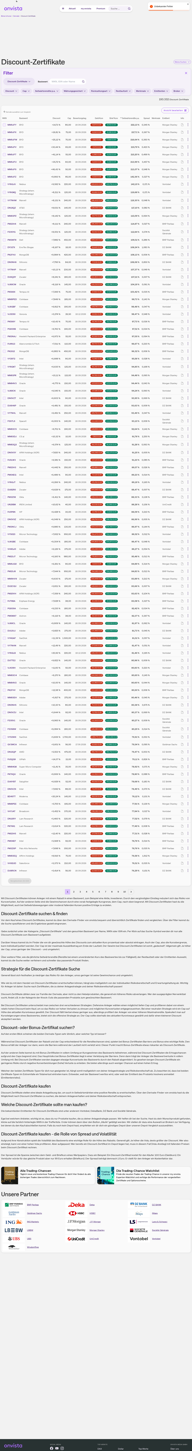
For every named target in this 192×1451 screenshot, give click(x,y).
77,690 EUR (111, 262)
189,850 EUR (111, 413)
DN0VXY (12, 452)
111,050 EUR (111, 421)
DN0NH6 (12, 262)
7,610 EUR (97, 139)
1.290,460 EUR (111, 737)
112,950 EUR (96, 774)
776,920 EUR (111, 556)
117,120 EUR (97, 460)
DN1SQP (12, 751)
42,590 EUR (111, 336)
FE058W (12, 729)
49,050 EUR (97, 781)
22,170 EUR (96, 697)
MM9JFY (12, 124)
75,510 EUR (111, 705)
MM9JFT (12, 154)
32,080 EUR (111, 504)
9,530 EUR (96, 564)
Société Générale (160, 1230)
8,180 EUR (111, 132)
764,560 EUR (111, 534)
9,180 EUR (111, 177)
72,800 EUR (112, 712)
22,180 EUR (111, 697)
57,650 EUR (97, 292)
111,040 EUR (96, 421)
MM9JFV (12, 147)
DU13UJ (12, 630)
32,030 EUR (97, 504)
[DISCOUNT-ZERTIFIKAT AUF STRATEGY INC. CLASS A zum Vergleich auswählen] (4, 232)
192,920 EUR (96, 593)
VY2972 (11, 358)
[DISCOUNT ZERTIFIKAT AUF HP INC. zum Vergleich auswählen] (4, 512)
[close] (188, 4)
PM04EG (12, 474)
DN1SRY (12, 818)
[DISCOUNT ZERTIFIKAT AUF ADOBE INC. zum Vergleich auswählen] (4, 549)
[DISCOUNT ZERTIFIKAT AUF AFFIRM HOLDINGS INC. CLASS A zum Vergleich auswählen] (4, 855)
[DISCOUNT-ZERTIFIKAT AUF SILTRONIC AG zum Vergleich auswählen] (4, 262)
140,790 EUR (111, 578)
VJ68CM (12, 284)
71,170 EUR (96, 789)
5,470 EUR (111, 169)
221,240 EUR (96, 549)
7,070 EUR (97, 147)
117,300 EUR (111, 405)
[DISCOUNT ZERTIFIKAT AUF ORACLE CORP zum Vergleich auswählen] (4, 284)
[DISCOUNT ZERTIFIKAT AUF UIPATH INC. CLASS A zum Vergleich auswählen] (4, 759)
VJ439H (12, 667)
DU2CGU (12, 586)
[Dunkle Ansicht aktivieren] (17, 1)
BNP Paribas (33, 1204)
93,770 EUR (96, 216)
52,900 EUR (97, 871)
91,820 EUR (111, 375)
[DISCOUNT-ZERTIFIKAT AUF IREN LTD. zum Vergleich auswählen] (4, 504)
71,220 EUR (111, 789)
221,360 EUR (111, 549)
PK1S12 (11, 351)
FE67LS (11, 421)
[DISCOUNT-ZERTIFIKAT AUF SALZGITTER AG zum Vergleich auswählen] (4, 781)
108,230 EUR (96, 497)
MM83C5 (12, 429)
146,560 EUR (111, 586)
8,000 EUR (111, 436)
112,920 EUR (96, 720)
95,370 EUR (97, 444)
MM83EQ (12, 855)
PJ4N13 (11, 343)
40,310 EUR (97, 668)
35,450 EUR (111, 616)
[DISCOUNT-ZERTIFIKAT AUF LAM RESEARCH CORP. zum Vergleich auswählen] (4, 818)
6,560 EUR (111, 162)
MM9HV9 (12, 578)
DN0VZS (12, 789)
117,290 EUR (97, 405)
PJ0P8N (11, 512)
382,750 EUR (111, 752)
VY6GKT (12, 366)
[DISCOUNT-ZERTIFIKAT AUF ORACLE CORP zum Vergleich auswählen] (4, 405)
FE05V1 (11, 720)
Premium (101, 8)
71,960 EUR (97, 358)
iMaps (155, 1213)
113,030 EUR (111, 623)
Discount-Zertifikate (28, 16)
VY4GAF (12, 638)
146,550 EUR (96, 586)
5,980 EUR (96, 154)
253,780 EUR (96, 826)
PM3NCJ (12, 526)
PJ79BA (11, 601)
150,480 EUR (96, 804)
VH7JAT (11, 811)
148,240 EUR (96, 653)
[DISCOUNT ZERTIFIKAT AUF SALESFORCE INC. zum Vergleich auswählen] (4, 863)
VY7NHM (12, 200)
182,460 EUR (111, 269)
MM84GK (12, 766)
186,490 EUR (96, 224)
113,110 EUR (111, 660)
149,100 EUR (111, 429)
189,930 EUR (111, 467)
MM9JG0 (12, 564)
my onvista (86, 8)
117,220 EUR (111, 460)
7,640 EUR (111, 139)
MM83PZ (12, 216)
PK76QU (12, 774)
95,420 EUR (111, 367)
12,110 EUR (111, 759)
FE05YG (11, 232)
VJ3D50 (11, 314)
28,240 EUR (97, 766)
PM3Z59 (12, 497)
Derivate (16, 16)
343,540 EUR (111, 351)
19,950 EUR (97, 314)
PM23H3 (12, 467)
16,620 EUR (111, 247)
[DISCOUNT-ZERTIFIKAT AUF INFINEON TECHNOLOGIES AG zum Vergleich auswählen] (4, 870)
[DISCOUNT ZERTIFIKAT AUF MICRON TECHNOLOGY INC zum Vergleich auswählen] (4, 534)
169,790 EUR (111, 184)
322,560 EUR (111, 690)
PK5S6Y (11, 321)
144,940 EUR (96, 675)
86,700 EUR (97, 344)
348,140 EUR (96, 240)
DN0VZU (12, 712)
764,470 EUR (96, 534)
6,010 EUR (111, 154)
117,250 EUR (111, 390)
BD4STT (12, 796)
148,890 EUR (111, 329)
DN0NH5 (12, 705)
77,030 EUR (97, 262)
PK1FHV (12, 690)
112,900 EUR (111, 682)
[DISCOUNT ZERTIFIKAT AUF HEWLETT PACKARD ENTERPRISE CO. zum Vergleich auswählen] (4, 336)
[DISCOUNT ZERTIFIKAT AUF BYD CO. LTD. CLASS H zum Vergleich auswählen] (4, 124)
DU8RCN (12, 870)
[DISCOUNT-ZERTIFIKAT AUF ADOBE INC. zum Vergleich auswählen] (4, 630)
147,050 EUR (96, 299)
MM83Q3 (12, 444)
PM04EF (12, 841)
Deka (92, 1204)
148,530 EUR (111, 653)
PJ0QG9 (12, 759)
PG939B (12, 329)
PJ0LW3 (12, 460)
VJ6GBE (12, 541)
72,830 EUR (97, 841)
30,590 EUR (111, 601)
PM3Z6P (12, 848)
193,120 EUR (111, 593)
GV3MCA (12, 744)
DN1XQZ (12, 207)
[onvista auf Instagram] (62, 1449)
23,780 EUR (97, 512)
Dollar (121, 1448)
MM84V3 (12, 383)
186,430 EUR (96, 200)
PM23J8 (12, 571)
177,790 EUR (97, 833)
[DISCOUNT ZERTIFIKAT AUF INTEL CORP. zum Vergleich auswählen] (4, 358)
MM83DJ (12, 436)
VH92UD (12, 863)
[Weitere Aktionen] (188, 124)
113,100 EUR (96, 660)
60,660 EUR (111, 856)
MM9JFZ (12, 176)
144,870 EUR (111, 541)
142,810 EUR (111, 277)
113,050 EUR (111, 774)
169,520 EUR (111, 863)
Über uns (174, 1448)
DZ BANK (156, 1204)
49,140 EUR (111, 781)
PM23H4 (12, 223)
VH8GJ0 (12, 549)
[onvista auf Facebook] (51, 1449)
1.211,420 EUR (111, 638)
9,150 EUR (96, 177)
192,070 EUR (111, 452)
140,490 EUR (96, 578)
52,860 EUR (112, 744)
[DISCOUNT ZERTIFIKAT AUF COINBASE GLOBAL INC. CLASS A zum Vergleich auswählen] (4, 299)
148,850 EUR (111, 306)
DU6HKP (12, 405)
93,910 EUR (97, 232)
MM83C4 (12, 675)
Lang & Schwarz (159, 1221)
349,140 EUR (111, 240)
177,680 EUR (111, 645)
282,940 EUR (96, 848)
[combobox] (67, 81)
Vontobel (156, 1238)
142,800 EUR (96, 277)
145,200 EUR (111, 729)
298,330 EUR (111, 811)
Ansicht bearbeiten (173, 110)
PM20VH (12, 593)
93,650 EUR (97, 192)
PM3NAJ (12, 336)
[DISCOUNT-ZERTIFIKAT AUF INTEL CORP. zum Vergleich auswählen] (4, 398)
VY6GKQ (12, 192)
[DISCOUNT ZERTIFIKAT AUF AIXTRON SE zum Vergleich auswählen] (4, 616)
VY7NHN (12, 645)
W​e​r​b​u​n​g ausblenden (119, 36)
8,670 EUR (96, 125)
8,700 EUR (111, 125)
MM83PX (12, 375)
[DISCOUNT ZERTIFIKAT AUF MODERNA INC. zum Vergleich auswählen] (4, 796)
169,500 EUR (96, 184)
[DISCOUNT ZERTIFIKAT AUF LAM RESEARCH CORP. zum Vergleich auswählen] (4, 826)
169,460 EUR (96, 863)
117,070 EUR (111, 383)
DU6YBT (12, 781)
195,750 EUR (96, 519)
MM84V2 (12, 682)
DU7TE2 (11, 660)
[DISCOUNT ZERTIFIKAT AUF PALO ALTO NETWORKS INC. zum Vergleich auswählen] (4, 848)
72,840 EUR (112, 841)
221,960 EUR (96, 630)
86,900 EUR (111, 344)
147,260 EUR (111, 299)
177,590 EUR (97, 645)
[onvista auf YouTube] (56, 1449)
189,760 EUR (96, 413)
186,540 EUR (111, 224)
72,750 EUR (96, 712)
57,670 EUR (111, 292)
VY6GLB (12, 653)
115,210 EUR (96, 284)
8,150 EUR (96, 132)
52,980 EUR (112, 871)
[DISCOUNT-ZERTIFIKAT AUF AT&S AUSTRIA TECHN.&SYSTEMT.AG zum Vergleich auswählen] (4, 207)
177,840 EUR (111, 833)
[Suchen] (129, 8)
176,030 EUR (111, 482)
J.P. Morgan (95, 1221)
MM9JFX (12, 132)
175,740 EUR (97, 482)
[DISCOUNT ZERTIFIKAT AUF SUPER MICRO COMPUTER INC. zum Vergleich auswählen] (4, 766)
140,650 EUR (111, 489)
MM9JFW (12, 139)
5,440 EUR (96, 169)
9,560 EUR (111, 564)
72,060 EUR (112, 398)
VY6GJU (12, 184)
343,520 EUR (96, 351)
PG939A (12, 608)
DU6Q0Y (12, 277)
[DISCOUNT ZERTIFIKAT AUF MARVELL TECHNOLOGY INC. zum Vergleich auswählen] (4, 200)
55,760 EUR (111, 321)
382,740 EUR (96, 752)
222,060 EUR (111, 630)
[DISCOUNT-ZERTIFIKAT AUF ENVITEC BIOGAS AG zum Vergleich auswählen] (4, 247)
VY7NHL (12, 413)
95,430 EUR (111, 444)
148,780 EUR (96, 306)
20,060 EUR (111, 314)
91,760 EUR (96, 375)
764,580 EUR (96, 571)
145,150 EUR (111, 675)
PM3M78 (12, 239)
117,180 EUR (97, 390)
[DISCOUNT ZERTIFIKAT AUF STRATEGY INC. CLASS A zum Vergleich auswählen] (4, 192)
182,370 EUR (96, 269)
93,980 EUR (112, 232)
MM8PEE (12, 803)
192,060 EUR (96, 452)
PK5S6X (11, 291)
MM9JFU (12, 162)
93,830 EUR (112, 216)
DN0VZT (12, 398)
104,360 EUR (111, 527)
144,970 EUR (111, 608)
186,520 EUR (111, 200)
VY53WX (12, 737)
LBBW (30, 1230)
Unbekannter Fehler (163, 6)
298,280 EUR (96, 811)
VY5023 (11, 534)
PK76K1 (11, 826)
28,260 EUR (112, 766)
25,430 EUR (111, 818)
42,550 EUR (97, 336)
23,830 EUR (112, 512)
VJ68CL (11, 623)
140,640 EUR (96, 489)
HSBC (93, 1213)
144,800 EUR (96, 541)
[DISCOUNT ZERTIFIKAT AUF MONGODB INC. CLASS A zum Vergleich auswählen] (4, 254)
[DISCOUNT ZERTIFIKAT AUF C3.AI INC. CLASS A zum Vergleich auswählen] (4, 436)
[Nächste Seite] (131, 891)
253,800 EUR (111, 826)
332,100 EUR (111, 254)
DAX (100, 1448)
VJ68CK (12, 390)
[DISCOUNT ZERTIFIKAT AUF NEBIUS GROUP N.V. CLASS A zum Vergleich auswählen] (4, 184)
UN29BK (12, 504)
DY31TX (11, 247)
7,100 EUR (111, 147)
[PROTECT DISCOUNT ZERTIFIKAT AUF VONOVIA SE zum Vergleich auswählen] (4, 314)
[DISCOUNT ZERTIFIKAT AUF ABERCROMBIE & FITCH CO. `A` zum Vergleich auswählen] (4, 343)
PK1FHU (12, 254)
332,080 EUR (96, 254)
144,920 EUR (96, 608)
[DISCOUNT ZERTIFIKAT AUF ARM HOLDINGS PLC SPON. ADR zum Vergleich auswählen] (4, 593)
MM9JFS (12, 169)
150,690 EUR (111, 804)
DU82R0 (12, 489)
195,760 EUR (111, 519)
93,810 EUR (111, 192)
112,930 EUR (111, 720)
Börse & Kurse (6, 16)
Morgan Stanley (97, 1230)
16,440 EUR (97, 247)
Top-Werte (143, 1448)
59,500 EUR (97, 856)
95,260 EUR (97, 367)
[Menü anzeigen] (63, 8)
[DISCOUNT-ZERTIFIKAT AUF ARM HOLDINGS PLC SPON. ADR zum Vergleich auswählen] (4, 452)
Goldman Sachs (34, 1213)
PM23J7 (12, 556)
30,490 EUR (97, 601)
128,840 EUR (111, 208)
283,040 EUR (111, 848)
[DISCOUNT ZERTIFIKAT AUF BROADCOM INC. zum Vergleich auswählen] (4, 811)
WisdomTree (33, 1247)
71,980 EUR (111, 358)
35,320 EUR (97, 616)
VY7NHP (12, 269)
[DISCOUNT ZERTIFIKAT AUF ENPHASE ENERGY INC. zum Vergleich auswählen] (4, 601)
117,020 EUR (97, 383)
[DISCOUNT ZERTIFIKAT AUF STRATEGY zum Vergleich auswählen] (4, 216)
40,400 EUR (111, 668)
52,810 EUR (97, 744)
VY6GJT (11, 482)
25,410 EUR (97, 818)
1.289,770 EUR (97, 737)
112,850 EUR (96, 682)
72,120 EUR (97, 475)
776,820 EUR (96, 556)
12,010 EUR (97, 759)
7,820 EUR (97, 436)
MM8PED (12, 299)
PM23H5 (12, 833)
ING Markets (33, 1221)
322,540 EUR (96, 690)
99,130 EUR (111, 796)
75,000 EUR (97, 705)
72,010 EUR (97, 398)
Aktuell (72, 8)
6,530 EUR (96, 162)
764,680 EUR (111, 571)
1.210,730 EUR (97, 638)
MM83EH (12, 697)
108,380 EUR (111, 497)
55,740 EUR (97, 321)
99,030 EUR (97, 796)
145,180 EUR (96, 729)
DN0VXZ (12, 519)
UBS (29, 1238)
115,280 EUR (111, 284)
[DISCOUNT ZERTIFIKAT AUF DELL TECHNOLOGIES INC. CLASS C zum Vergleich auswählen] (4, 240)
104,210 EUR (96, 527)
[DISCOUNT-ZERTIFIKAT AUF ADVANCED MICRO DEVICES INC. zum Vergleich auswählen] (4, 752)
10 (124, 891)
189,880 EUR (96, 467)
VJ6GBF (12, 306)
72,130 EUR (111, 475)
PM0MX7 (12, 615)
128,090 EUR (96, 208)
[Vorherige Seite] (61, 891)
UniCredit (94, 1238)
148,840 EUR (96, 329)
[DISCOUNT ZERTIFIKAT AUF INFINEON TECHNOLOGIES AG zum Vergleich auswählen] (4, 744)
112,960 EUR (96, 623)
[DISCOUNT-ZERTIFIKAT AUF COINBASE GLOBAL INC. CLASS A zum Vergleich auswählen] (4, 729)
